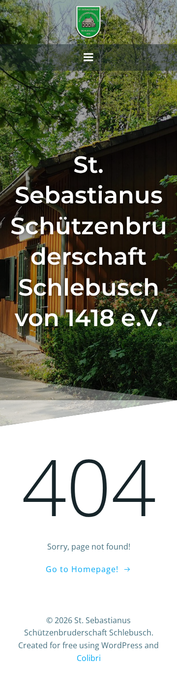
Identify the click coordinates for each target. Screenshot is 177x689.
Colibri (89, 658)
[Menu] (88, 57)
